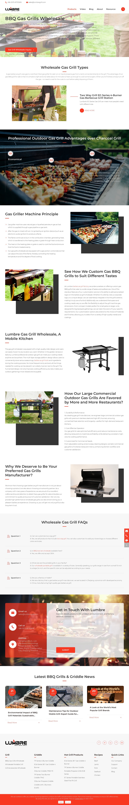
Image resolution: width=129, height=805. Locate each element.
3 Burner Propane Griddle (43, 781)
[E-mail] (126, 531)
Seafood (97, 771)
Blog (91, 9)
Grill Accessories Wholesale (15, 768)
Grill (28, 54)
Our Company (116, 761)
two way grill (61, 539)
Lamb (96, 764)
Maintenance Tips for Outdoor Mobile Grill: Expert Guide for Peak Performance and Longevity (63, 712)
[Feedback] (126, 540)
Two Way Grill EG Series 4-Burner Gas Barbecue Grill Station (101, 96)
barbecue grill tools (41, 360)
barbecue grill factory (81, 286)
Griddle (38, 755)
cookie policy (79, 799)
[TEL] (126, 535)
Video (83, 9)
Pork (96, 768)
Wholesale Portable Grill (14, 764)
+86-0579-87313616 (14, 2)
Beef (96, 761)
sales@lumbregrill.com (37, 2)
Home (11, 54)
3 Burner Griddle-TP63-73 (43, 771)
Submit (65, 650)
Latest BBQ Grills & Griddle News (64, 677)
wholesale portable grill (43, 566)
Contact (114, 768)
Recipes (98, 755)
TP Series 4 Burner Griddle (44, 761)
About (100, 9)
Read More (88, 110)
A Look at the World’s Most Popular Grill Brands (103, 709)
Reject (61, 802)
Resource (110, 9)
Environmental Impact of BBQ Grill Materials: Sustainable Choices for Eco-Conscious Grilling (22, 714)
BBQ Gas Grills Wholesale (44, 54)
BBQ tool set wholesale (42, 551)
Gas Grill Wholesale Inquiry (21, 50)
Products (72, 9)
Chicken (97, 775)
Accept (68, 802)
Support (114, 764)
